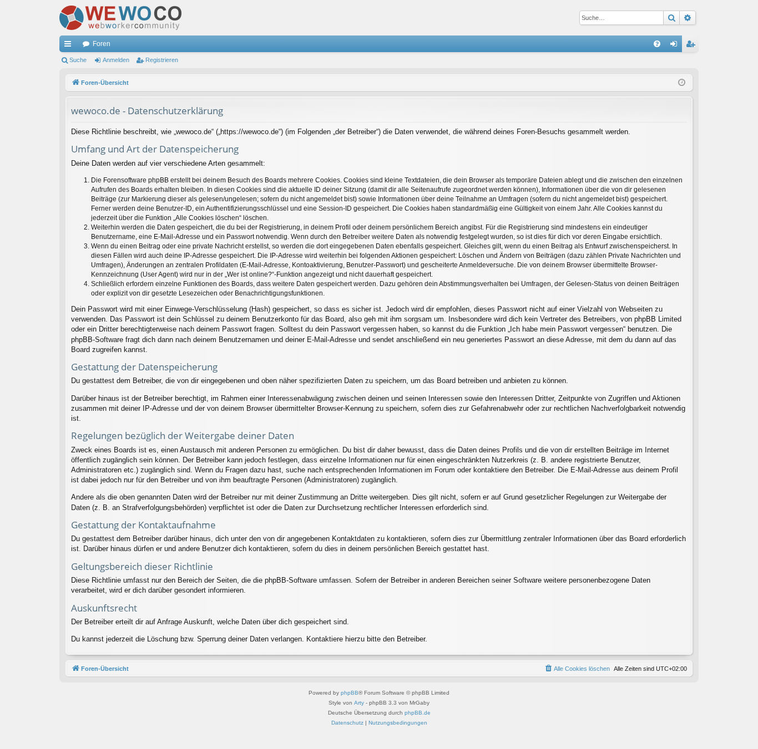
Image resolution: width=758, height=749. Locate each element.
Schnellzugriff (70, 46)
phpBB (349, 693)
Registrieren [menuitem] (692, 46)
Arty (359, 703)
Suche (78, 60)
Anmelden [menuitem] (676, 46)
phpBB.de (418, 713)
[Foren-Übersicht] (120, 17)
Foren (101, 44)
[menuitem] (657, 43)
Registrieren (161, 60)
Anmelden (116, 60)
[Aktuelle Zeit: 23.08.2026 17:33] (681, 83)
